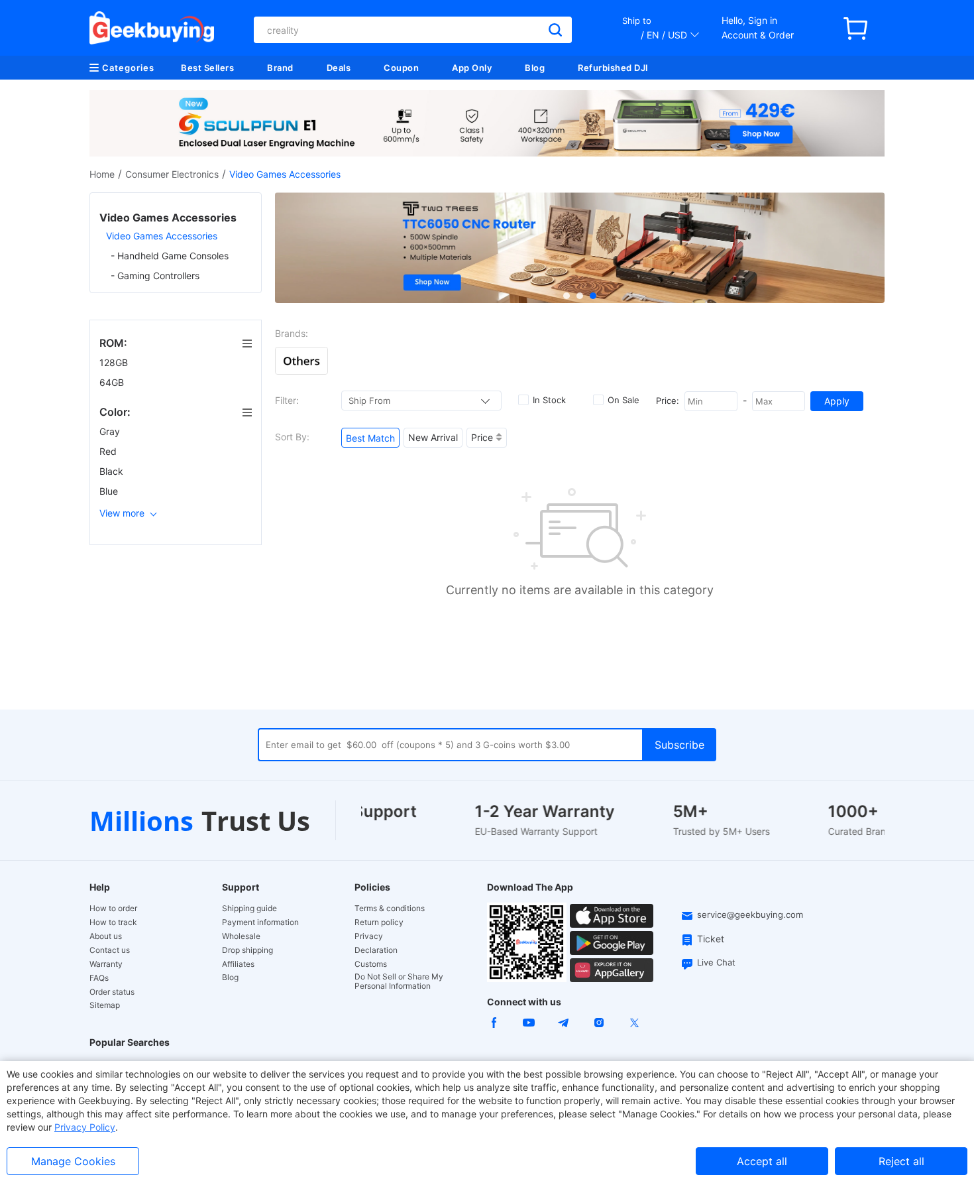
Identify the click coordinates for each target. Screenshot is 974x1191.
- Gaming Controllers (155, 275)
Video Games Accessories (161, 235)
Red (109, 451)
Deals (339, 67)
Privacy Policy (84, 1127)
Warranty (106, 964)
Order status (112, 992)
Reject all (901, 1161)
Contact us (109, 950)
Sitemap (104, 1005)
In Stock (549, 400)
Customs (370, 964)
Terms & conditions (389, 908)
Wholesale (241, 936)
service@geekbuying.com (750, 914)
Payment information (260, 922)
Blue (110, 491)
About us (105, 936)
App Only (472, 67)
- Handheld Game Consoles (170, 255)
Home (102, 174)
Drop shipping (247, 950)
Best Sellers (207, 67)
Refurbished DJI (613, 67)
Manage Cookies (73, 1161)
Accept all (762, 1161)
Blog (535, 67)
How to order (113, 908)
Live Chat (716, 962)
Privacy (368, 936)
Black (112, 471)
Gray (111, 431)
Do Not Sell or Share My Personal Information (398, 981)
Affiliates (238, 964)
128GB (115, 362)
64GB (113, 382)
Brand (280, 67)
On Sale (623, 400)
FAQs (99, 978)
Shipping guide (249, 908)
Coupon (401, 67)
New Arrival (433, 437)
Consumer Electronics (172, 174)
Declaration (376, 950)
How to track (113, 922)
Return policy (379, 922)
